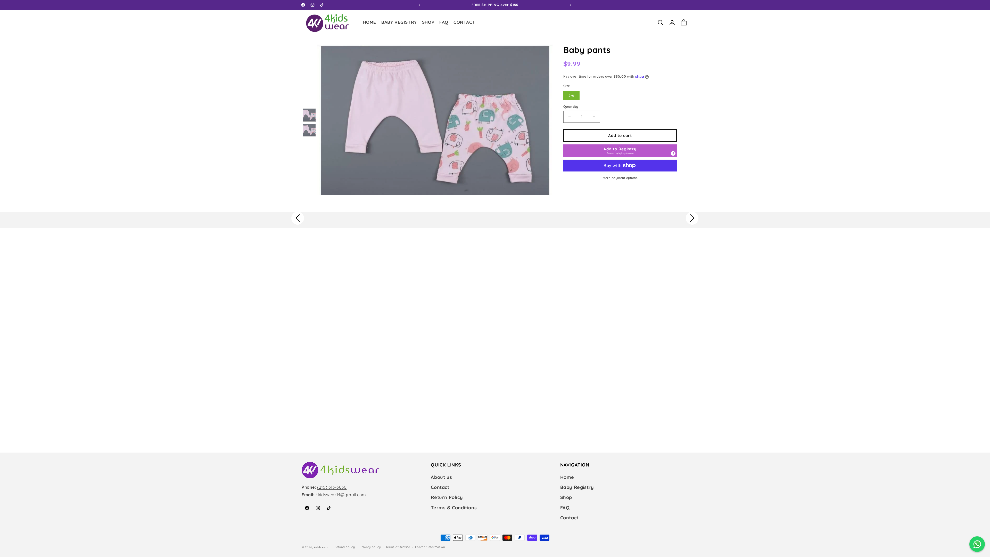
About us (441, 477)
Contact (440, 487)
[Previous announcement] (419, 5)
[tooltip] (673, 153)
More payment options (620, 178)
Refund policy (344, 547)
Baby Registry (577, 487)
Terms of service (398, 547)
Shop (566, 497)
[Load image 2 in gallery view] (309, 130)
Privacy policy (370, 547)
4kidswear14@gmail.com (341, 494)
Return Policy (447, 497)
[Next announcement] (570, 5)
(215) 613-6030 (331, 487)
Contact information (430, 547)
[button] (428, 22)
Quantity (570, 106)
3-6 (571, 95)
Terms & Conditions (454, 508)
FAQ (565, 508)
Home (567, 477)
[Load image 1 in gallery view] (309, 114)
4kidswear (321, 547)
